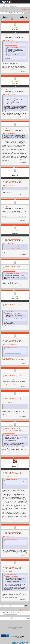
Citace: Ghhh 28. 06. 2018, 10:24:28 (9, 402)
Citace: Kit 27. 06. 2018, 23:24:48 (9, 94)
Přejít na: (10, 618)
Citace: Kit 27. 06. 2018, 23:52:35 (9, 185)
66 (22, 12)
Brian (21, 627)
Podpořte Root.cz (15, 643)
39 (17, 12)
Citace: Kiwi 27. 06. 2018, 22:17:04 (9, 271)
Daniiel (13, 627)
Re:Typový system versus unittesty (13, 35)
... (3, 12)
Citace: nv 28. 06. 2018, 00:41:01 (8, 308)
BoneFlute (15, 22)
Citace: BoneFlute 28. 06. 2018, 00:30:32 (10, 344)
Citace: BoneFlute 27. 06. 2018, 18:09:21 (14, 47)
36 (9, 12)
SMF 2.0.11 (9, 626)
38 (14, 12)
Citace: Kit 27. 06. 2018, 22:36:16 (11, 45)
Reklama (17, 642)
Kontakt (13, 642)
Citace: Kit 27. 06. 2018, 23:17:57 (9, 40)
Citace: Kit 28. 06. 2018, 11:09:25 (9, 433)
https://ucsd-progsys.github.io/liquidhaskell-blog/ (14, 216)
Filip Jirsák (15, 457)
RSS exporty (21, 643)
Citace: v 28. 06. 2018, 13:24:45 (8, 571)
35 (6, 12)
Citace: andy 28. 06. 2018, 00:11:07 (9, 243)
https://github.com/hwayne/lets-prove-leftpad (13, 359)
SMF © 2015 (14, 626)
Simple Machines (20, 626)
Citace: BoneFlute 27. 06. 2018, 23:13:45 (11, 96)
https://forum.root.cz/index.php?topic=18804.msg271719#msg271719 (11, 102)
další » (28, 9)
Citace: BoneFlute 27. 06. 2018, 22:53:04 (11, 42)
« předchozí (24, 9)
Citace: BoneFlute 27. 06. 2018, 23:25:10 (10, 133)
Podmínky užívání (23, 642)
